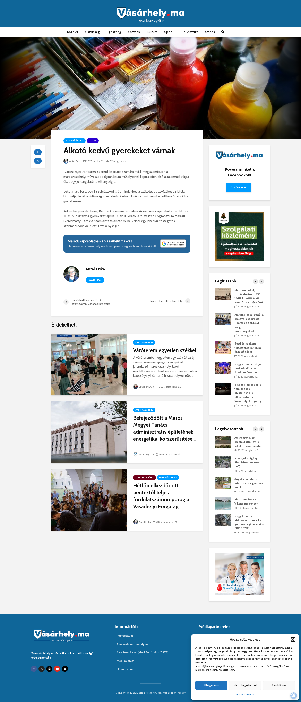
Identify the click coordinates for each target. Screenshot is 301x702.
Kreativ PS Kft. (153, 692)
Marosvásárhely (74, 140)
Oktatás (134, 32)
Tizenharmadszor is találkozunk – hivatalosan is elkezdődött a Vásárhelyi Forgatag (247, 393)
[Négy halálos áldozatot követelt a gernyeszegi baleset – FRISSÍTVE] (223, 520)
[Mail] (65, 669)
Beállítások (279, 685)
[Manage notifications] (293, 695)
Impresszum (125, 635)
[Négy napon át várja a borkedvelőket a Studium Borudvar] (223, 368)
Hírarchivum (125, 669)
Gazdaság (92, 32)
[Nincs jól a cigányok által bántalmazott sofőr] (223, 462)
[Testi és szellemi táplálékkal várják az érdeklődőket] (223, 347)
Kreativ (182, 692)
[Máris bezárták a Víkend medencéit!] (223, 503)
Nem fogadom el (245, 685)
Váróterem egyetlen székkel (164, 350)
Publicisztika (189, 32)
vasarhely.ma (146, 454)
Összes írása (95, 280)
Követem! (239, 187)
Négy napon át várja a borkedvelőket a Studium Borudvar (248, 368)
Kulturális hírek (144, 477)
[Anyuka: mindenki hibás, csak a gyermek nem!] (223, 482)
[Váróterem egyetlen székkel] (89, 364)
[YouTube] (57, 669)
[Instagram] (49, 669)
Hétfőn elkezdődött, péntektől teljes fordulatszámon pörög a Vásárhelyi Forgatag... (161, 496)
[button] (293, 639)
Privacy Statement (245, 694)
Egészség (114, 32)
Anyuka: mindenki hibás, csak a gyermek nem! (248, 483)
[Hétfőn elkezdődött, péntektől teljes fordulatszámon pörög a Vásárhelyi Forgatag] (89, 499)
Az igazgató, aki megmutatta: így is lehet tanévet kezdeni (248, 442)
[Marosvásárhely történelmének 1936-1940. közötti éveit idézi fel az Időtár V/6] (223, 294)
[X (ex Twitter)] (41, 669)
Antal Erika (75, 161)
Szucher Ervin (146, 386)
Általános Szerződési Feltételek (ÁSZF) (143, 652)
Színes (210, 32)
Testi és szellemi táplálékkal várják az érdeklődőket (247, 348)
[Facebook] (34, 669)
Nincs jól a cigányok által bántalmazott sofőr (247, 462)
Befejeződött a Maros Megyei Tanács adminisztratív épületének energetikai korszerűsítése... (164, 428)
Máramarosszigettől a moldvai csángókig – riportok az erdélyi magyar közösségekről (249, 323)
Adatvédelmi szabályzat (133, 644)
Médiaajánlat (125, 661)
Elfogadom (211, 685)
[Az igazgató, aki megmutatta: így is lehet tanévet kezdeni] (223, 441)
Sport (168, 32)
